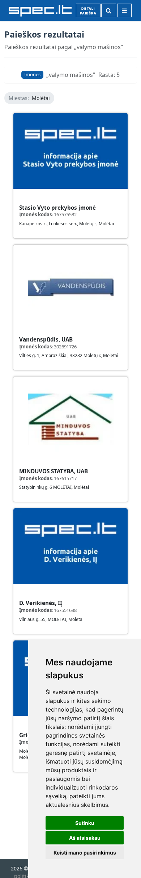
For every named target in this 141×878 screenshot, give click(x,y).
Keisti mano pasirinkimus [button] (85, 852)
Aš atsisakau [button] (85, 838)
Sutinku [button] (84, 823)
